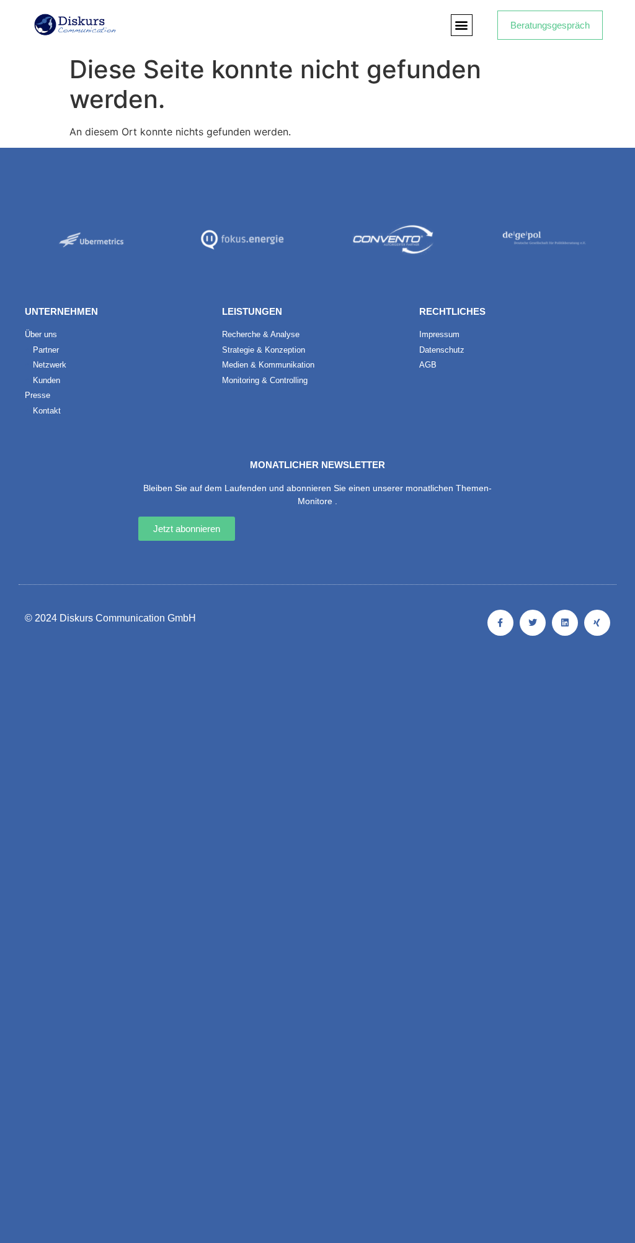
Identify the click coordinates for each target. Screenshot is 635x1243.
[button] (462, 25)
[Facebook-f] (500, 623)
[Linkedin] (565, 623)
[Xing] (597, 623)
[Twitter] (533, 623)
